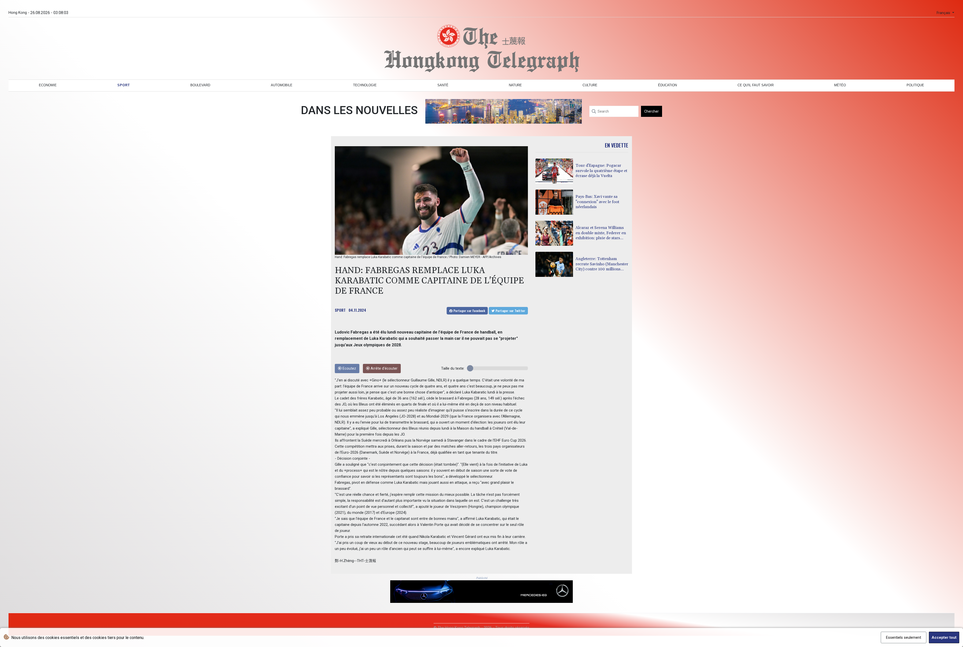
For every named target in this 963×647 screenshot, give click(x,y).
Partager (468, 310)
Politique (915, 85)
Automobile (281, 85)
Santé (442, 85)
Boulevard (200, 85)
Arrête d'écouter (383, 368)
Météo (840, 85)
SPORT (340, 310)
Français (944, 13)
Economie (48, 85)
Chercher (651, 111)
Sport (123, 85)
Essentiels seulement (903, 637)
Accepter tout (944, 637)
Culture (590, 85)
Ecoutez (349, 368)
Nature (515, 85)
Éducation (667, 85)
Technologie (365, 85)
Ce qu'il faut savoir (756, 85)
